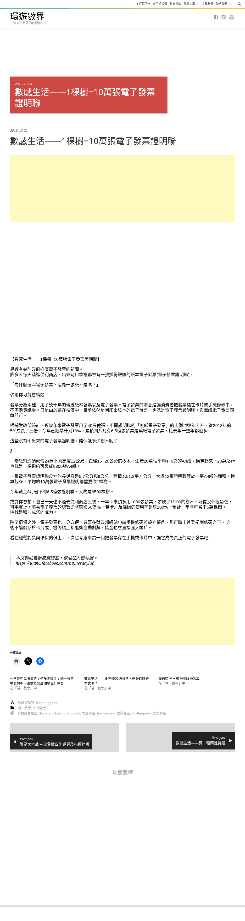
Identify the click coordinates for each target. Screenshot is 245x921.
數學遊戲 (175, 4)
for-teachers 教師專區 (113, 713)
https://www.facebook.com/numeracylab (55, 563)
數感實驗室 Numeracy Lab (38, 703)
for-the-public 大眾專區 (149, 713)
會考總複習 (160, 4)
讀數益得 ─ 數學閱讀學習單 (179, 678)
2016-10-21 (24, 84)
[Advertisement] (122, 188)
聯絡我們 (221, 4)
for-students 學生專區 (79, 713)
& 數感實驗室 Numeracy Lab (39, 713)
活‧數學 (24, 708)
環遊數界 (27, 17)
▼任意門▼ (143, 4)
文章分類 (207, 4)
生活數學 (39, 708)
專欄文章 (189, 4)
